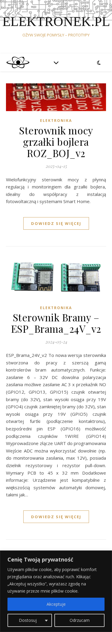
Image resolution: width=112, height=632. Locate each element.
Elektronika (56, 120)
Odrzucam (80, 620)
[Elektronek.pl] (18, 62)
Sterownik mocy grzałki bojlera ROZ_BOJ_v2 (56, 141)
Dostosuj (28, 620)
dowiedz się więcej (56, 223)
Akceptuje (56, 604)
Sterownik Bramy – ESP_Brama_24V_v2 (56, 323)
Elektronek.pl (56, 21)
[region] (56, 591)
